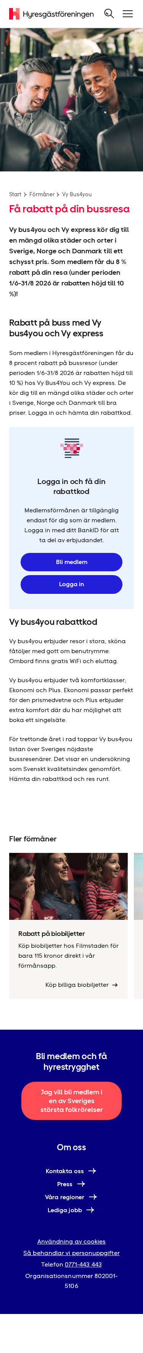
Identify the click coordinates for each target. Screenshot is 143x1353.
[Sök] (109, 13)
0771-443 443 (83, 1264)
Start (15, 194)
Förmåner (42, 194)
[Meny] (128, 13)
